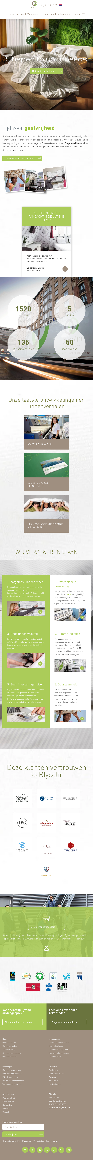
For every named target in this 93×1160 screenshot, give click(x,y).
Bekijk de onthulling (43, 70)
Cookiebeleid (38, 1140)
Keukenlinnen (55, 1084)
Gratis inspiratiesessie (43, 926)
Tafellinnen (53, 1080)
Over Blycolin (8, 1094)
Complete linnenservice (59, 1042)
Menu (78, 13)
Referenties (63, 13)
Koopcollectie (8, 1101)
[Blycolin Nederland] (34, 4)
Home (4, 1039)
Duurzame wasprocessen (13, 1080)
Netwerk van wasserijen (12, 1073)
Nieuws (5, 1108)
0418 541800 (51, 5)
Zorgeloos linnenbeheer (64, 1022)
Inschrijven (11, 1134)
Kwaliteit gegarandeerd (12, 1070)
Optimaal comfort (9, 1042)
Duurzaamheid (8, 1097)
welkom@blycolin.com (60, 1107)
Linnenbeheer (55, 1039)
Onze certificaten (9, 1056)
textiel (69, 594)
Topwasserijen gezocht (12, 1084)
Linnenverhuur (55, 1056)
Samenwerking (8, 1049)
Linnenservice (16, 13)
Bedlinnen (53, 1070)
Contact (5, 1112)
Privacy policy (52, 1140)
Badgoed (52, 1077)
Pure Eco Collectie (57, 1073)
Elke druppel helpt (10, 1077)
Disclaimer (27, 1140)
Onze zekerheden (9, 1046)
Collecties (48, 13)
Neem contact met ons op (19, 158)
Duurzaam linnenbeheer (59, 1053)
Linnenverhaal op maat (58, 1049)
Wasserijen (33, 13)
